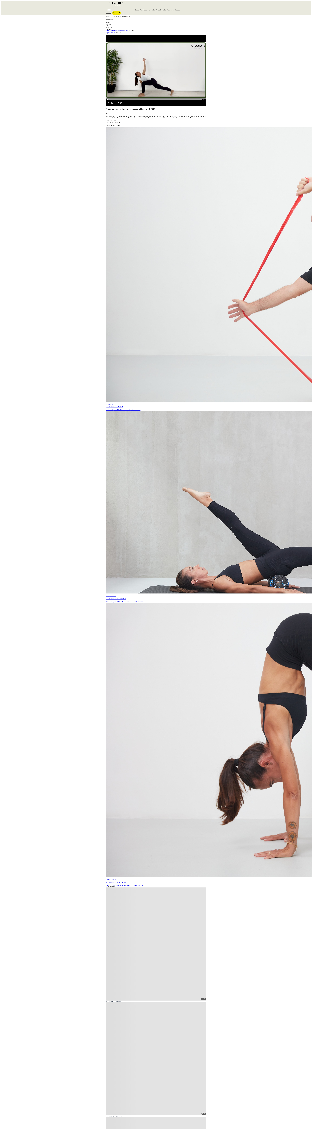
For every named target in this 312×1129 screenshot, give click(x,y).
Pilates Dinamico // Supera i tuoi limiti (117, 31)
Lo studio (152, 10)
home (137, 10)
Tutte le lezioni (110, 32)
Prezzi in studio (161, 10)
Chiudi (107, 34)
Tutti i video (144, 10)
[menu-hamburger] (109, 10)
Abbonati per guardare (113, 122)
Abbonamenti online (173, 10)
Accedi (108, 13)
